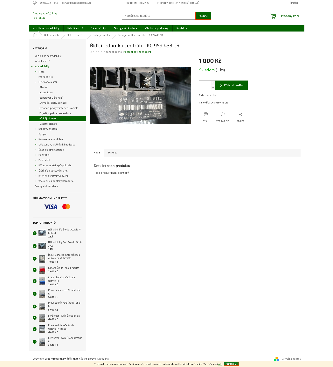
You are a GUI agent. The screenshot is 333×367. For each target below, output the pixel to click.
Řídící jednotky (48, 119)
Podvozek (44, 155)
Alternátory (46, 93)
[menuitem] (46, 28)
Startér (43, 87)
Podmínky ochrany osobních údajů (178, 3)
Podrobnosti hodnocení (137, 52)
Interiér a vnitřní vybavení (53, 176)
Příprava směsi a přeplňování (55, 165)
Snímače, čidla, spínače (53, 103)
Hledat (203, 15)
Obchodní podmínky (137, 3)
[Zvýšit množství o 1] (213, 83)
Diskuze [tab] (112, 153)
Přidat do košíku (234, 85)
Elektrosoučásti (47, 82)
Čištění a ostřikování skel (52, 171)
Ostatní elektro (48, 124)
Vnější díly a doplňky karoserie (56, 181)
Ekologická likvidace (47, 186)
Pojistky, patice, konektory (55, 113)
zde (220, 364)
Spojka (42, 134)
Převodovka (45, 77)
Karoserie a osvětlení (50, 139)
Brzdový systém (48, 129)
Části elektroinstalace (51, 150)
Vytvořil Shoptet (291, 359)
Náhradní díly (42, 66)
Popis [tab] (97, 153)
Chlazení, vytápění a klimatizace (56, 145)
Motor (41, 72)
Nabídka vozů (43, 61)
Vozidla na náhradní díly (48, 56)
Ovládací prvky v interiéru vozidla (58, 108)
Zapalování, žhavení (50, 98)
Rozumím (231, 364)
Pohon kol (44, 160)
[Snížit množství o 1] (213, 87)
